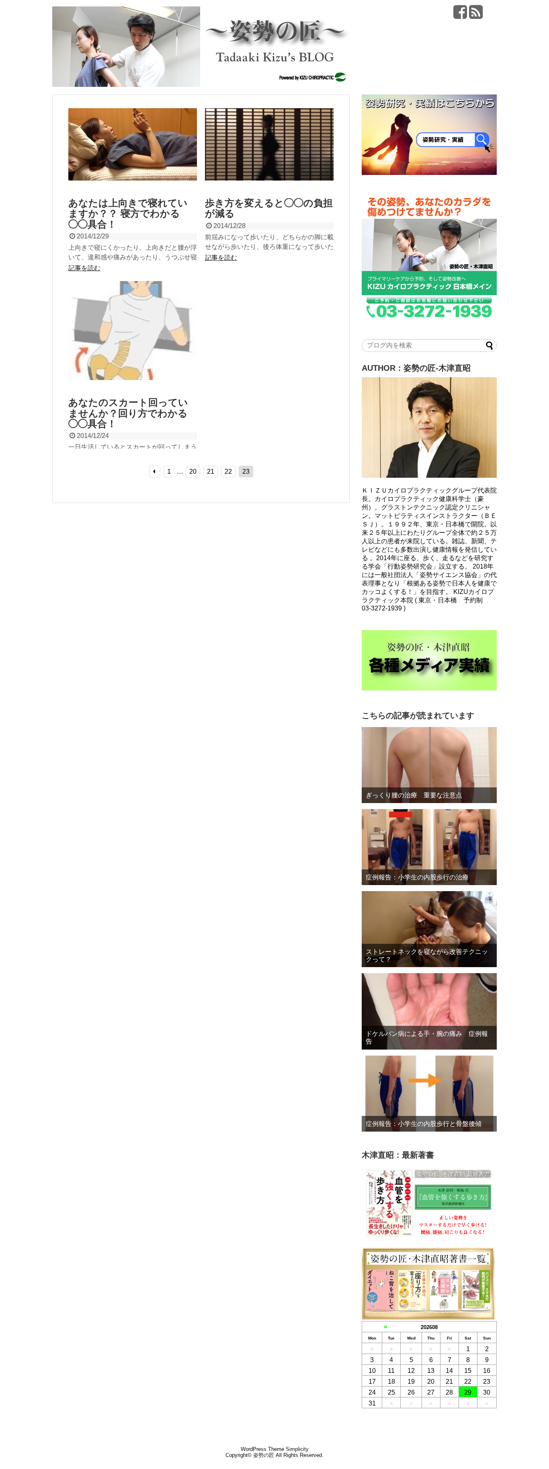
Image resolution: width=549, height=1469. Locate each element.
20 (193, 471)
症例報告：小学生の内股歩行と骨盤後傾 (423, 1123)
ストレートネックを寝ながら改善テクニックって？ (427, 955)
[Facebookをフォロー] (460, 15)
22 (228, 471)
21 (210, 471)
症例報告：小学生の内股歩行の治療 (417, 877)
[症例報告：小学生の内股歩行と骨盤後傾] (429, 1094)
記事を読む (84, 268)
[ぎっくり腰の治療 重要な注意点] (429, 765)
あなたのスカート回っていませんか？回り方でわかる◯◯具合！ (128, 413)
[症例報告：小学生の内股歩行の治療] (429, 847)
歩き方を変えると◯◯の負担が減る (269, 208)
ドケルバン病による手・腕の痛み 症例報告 (427, 1037)
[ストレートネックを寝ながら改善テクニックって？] (429, 929)
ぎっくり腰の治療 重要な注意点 (417, 795)
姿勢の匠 (263, 1455)
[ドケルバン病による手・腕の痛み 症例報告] (429, 1011)
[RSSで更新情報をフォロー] (476, 15)
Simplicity (297, 1449)
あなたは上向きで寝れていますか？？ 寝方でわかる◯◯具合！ (128, 213)
